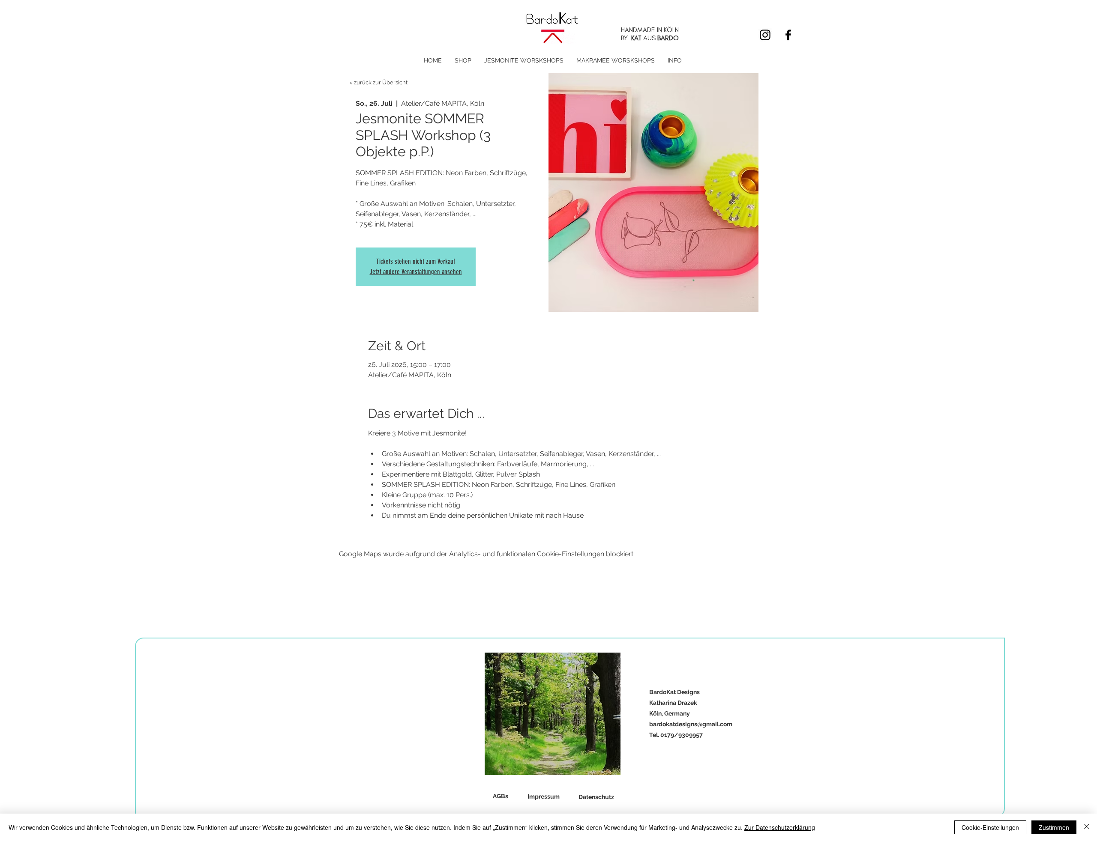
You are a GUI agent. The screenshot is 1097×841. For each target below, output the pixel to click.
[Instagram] (765, 35)
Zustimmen (1054, 827)
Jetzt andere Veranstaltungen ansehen (416, 272)
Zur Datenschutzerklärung (779, 827)
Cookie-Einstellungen (990, 827)
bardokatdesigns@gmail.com (690, 724)
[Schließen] (1087, 827)
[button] (463, 60)
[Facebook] (788, 35)
